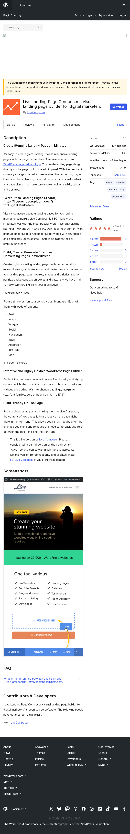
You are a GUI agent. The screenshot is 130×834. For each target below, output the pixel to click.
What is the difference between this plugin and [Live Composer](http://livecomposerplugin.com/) (33, 680)
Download (118, 106)
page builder (118, 196)
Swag (103, 764)
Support (122, 124)
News (6, 752)
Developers (74, 759)
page (122, 189)
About (7, 747)
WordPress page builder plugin (22, 164)
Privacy (8, 764)
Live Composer (48, 439)
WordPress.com (14, 776)
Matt (8, 782)
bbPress (10, 787)
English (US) (120, 174)
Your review (97, 268)
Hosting (8, 759)
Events (102, 752)
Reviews (28, 124)
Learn (70, 747)
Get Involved (106, 747)
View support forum (102, 300)
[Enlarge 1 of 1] (79, 481)
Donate (104, 759)
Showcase (41, 747)
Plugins (39, 759)
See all (122, 268)
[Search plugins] (39, 27)
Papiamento (18, 809)
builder (109, 182)
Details (11, 124)
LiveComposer (36, 112)
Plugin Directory (12, 15)
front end (120, 182)
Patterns (40, 764)
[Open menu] (124, 5)
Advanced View (99, 206)
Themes (40, 752)
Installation (48, 124)
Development (71, 124)
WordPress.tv (77, 764)
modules (113, 189)
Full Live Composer (22, 459)
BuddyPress (12, 793)
